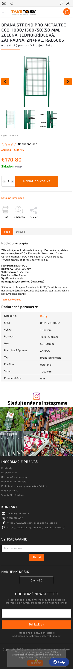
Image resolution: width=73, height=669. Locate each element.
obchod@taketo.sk (18, 513)
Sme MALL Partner (13, 494)
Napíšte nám (9, 472)
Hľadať (36, 557)
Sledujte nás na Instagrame (37, 402)
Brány (43, 316)
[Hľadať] (61, 3)
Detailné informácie (13, 197)
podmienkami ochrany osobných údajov (36, 635)
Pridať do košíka (37, 181)
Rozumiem (35, 663)
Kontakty (7, 467)
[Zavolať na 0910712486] (12, 3)
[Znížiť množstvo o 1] (4, 181)
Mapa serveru (9, 490)
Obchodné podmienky (14, 476)
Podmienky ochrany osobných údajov (24, 485)
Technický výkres (11, 299)
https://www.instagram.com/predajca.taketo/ (36, 527)
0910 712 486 (15, 518)
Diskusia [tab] (21, 231)
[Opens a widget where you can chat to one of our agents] (59, 662)
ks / (36, 580)
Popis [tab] (7, 231)
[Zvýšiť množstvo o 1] (12, 181)
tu (52, 657)
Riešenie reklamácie (13, 481)
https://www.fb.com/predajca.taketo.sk (32, 522)
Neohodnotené (27, 144)
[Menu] (4, 11)
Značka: (12, 149)
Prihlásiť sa (36, 624)
